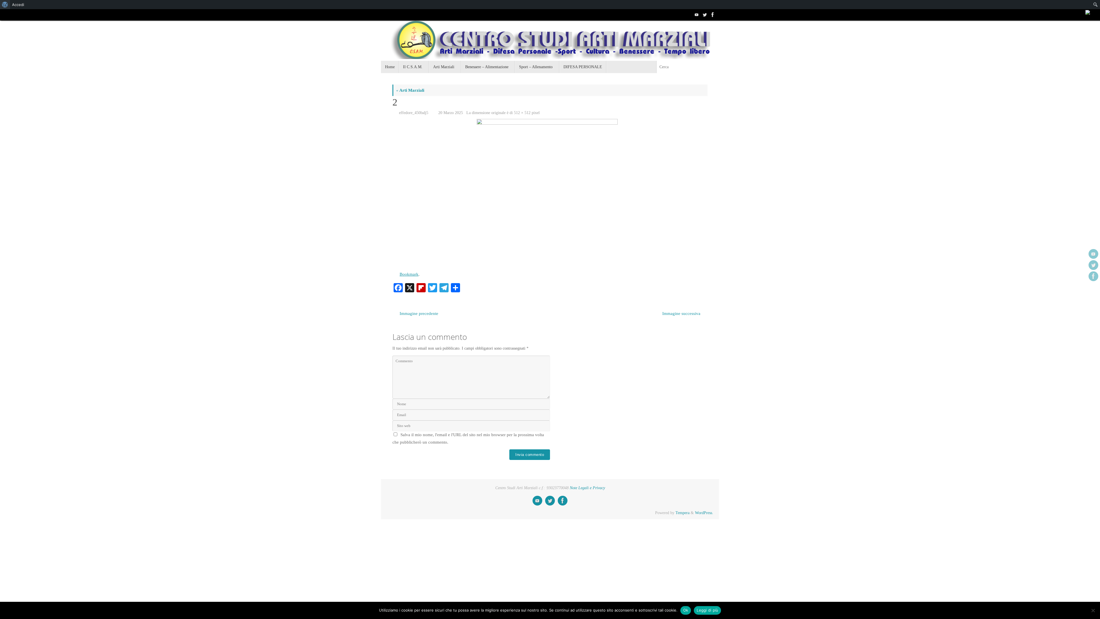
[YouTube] (696, 15)
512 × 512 (522, 113)
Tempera (682, 513)
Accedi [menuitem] (18, 4)
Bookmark (409, 274)
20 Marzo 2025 (450, 113)
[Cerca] (714, 67)
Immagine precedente (419, 313)
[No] (1093, 610)
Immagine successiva (681, 313)
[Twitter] (704, 15)
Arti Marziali (410, 90)
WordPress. (704, 513)
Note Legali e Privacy (587, 488)
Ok (685, 610)
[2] (550, 192)
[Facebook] (712, 15)
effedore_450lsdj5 (413, 113)
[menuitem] (5, 4)
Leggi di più (707, 610)
